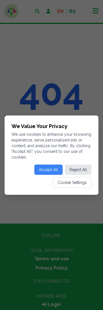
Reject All (78, 169)
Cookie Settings (72, 182)
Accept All (48, 169)
